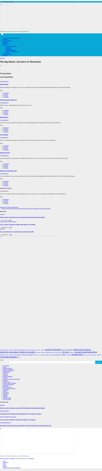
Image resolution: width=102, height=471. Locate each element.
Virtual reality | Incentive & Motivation (9, 207)
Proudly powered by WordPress (7, 458)
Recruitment (6, 43)
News (4, 465)
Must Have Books (7, 387)
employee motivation (9, 352)
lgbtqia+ (6, 354)
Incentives (5, 42)
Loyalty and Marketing (8, 384)
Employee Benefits (7, 54)
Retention (5, 395)
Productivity (9, 48)
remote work (57, 354)
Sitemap (5, 466)
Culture (4, 44)
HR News (5, 55)
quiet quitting (47, 354)
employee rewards (27, 352)
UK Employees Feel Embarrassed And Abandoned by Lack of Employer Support (20, 413)
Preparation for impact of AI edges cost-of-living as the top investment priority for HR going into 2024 (25, 425)
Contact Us (5, 39)
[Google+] (5, 94)
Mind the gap (4, 117)
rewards (68, 354)
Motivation (5, 385)
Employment (3, 221)
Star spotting (4, 134)
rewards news (77, 354)
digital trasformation (21, 349)
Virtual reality (4, 84)
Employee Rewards (7, 40)
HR (54, 352)
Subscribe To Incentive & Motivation (11, 38)
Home (4, 461)
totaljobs (88, 354)
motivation (24, 354)
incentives (2, 354)
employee (42, 349)
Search (1, 360)
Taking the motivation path (8, 171)
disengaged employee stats (31, 349)
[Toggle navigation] (2, 34)
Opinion (5, 391)
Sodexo (85, 354)
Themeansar (31, 458)
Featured (5, 373)
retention (63, 354)
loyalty (14, 354)
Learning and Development (12, 51)
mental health (18, 354)
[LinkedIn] (6, 97)
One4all (35, 354)
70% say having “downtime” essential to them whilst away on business (17, 224)
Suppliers (5, 396)
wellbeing (99, 354)
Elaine (10, 220)
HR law (60, 352)
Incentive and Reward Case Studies (11, 379)
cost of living (11, 349)
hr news (65, 352)
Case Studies (6, 52)
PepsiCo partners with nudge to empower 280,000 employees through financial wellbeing (22, 217)
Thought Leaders (7, 398)
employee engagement (67, 349)
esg (36, 352)
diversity (38, 349)
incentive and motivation (86, 352)
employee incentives (82, 349)
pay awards (42, 354)
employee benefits (53, 349)
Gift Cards (8, 47)
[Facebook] (6, 93)
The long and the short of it (8, 100)
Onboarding (6, 389)
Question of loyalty (6, 188)
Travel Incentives (7, 399)
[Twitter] (5, 95)
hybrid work (72, 352)
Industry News (6, 381)
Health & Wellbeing (10, 50)
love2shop (11, 354)
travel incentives (93, 354)
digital (15, 349)
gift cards (43, 352)
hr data (57, 352)
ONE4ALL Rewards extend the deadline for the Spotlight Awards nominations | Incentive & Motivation (25, 208)
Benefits (6, 349)
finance (39, 352)
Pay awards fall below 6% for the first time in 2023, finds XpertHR (17, 231)
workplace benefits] (8, 357)
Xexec (19, 357)
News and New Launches (9, 388)
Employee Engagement (11, 46)
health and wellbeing (49, 352)
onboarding (30, 354)
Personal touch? (5, 152)
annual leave (2, 349)
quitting (51, 354)
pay (38, 354)
